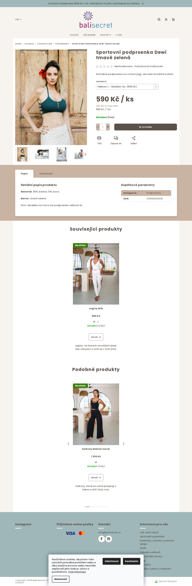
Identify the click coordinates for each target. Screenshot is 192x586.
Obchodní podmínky (152, 536)
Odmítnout (112, 561)
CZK (17, 19)
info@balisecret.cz (109, 532)
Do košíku (147, 127)
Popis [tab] (24, 173)
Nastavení (60, 579)
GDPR (143, 548)
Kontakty (145, 564)
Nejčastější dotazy (151, 556)
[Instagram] (108, 539)
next (123, 444)
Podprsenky (154, 193)
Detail (94, 337)
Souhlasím (131, 561)
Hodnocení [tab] (46, 173)
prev (68, 444)
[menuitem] (74, 35)
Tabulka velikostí (150, 552)
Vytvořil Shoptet (168, 581)
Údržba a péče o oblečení (155, 568)
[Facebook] (101, 539)
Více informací (77, 572)
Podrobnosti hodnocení (149, 66)
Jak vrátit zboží (149, 532)
